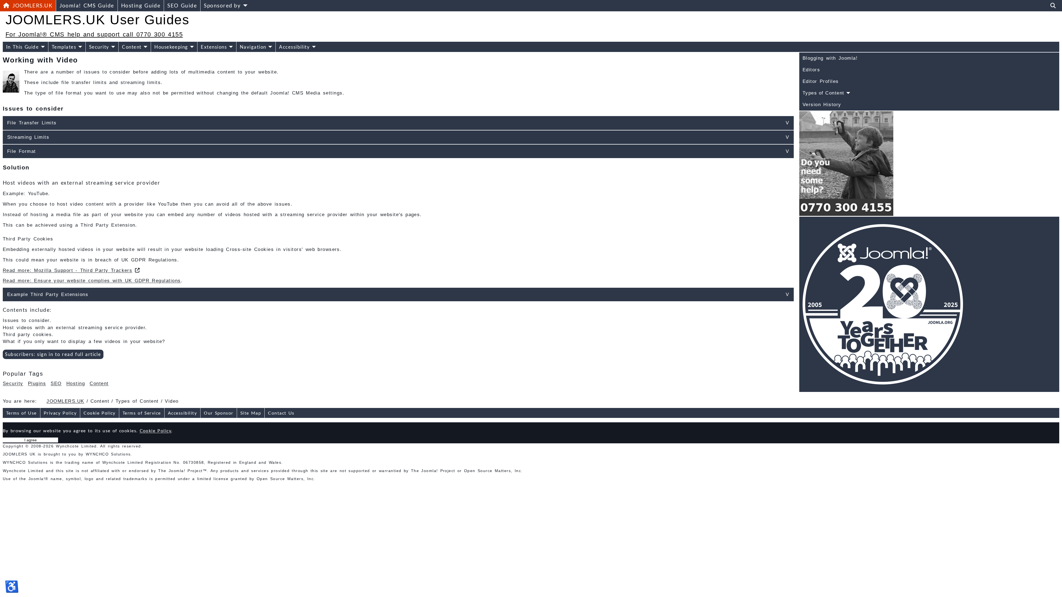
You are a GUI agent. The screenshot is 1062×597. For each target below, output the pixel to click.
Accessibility (294, 47)
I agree (30, 440)
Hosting (75, 383)
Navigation (253, 47)
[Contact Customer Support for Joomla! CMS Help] (846, 163)
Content (131, 47)
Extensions (214, 47)
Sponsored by (222, 5)
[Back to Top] (1053, 587)
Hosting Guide (141, 5)
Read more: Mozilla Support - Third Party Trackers (67, 270)
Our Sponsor (218, 412)
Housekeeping (171, 47)
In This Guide (22, 47)
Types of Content (823, 93)
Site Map (250, 412)
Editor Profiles (821, 81)
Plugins (37, 383)
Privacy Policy (60, 412)
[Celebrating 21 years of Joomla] (883, 304)
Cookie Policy (100, 412)
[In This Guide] (42, 46)
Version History (822, 104)
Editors (811, 69)
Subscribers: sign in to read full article (53, 354)
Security (99, 47)
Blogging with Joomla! (830, 58)
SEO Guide (182, 5)
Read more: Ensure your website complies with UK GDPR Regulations (92, 280)
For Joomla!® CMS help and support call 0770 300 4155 (94, 34)
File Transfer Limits (32, 122)
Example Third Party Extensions (47, 294)
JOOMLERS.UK (32, 5)
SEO (56, 383)
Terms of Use (21, 412)
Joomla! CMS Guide (86, 5)
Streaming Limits (28, 137)
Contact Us (281, 412)
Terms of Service (142, 412)
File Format (21, 151)
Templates (64, 47)
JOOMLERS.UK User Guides (97, 19)
